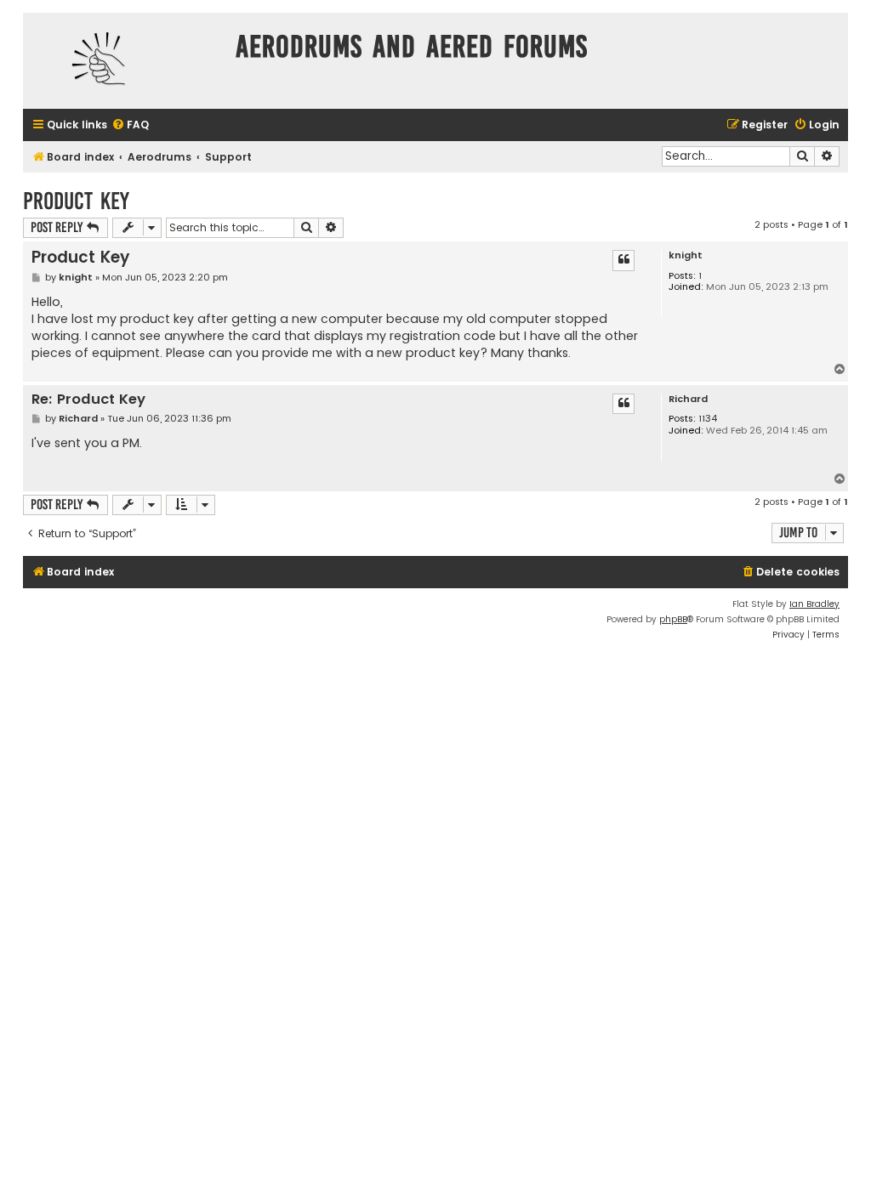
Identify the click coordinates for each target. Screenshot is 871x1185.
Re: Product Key (88, 400)
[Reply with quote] (623, 260)
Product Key (76, 201)
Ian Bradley (814, 604)
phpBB (673, 619)
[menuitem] (130, 125)
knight (686, 255)
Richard (688, 399)
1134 (707, 418)
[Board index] (125, 61)
